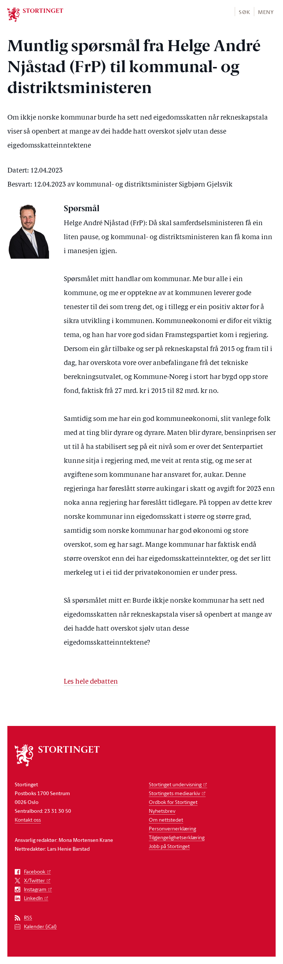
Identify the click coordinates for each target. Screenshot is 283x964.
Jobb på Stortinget (169, 846)
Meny (266, 11)
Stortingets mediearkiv (174, 793)
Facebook (34, 872)
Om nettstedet (166, 819)
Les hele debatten (91, 681)
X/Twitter (34, 880)
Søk (244, 11)
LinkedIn (33, 898)
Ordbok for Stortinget (173, 801)
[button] (244, 11)
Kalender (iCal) (40, 926)
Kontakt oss (28, 819)
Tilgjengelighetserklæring (177, 837)
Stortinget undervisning (175, 784)
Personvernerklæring (172, 828)
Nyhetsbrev (162, 810)
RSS (28, 918)
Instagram (35, 889)
